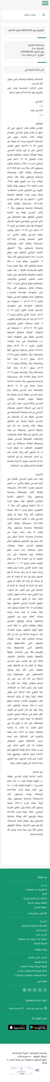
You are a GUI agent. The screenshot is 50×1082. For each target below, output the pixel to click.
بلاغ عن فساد (41, 935)
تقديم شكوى (41, 930)
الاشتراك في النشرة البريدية (35, 898)
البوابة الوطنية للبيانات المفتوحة (33, 966)
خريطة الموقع (40, 1056)
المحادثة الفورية (15, 1008)
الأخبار (44, 894)
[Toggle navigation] (45, 3)
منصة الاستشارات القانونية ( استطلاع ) (30, 975)
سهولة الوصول (40, 907)
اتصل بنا (43, 921)
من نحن (44, 885)
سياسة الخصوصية (38, 1053)
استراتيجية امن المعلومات (36, 889)
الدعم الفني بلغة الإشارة (35, 1008)
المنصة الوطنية (40, 962)
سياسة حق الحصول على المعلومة (32, 939)
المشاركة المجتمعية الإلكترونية (34, 926)
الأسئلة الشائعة (40, 943)
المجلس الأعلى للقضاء (37, 957)
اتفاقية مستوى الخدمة (37, 903)
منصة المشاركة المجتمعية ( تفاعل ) (32, 971)
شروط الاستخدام (20, 1053)
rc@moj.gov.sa (24, 1056)
